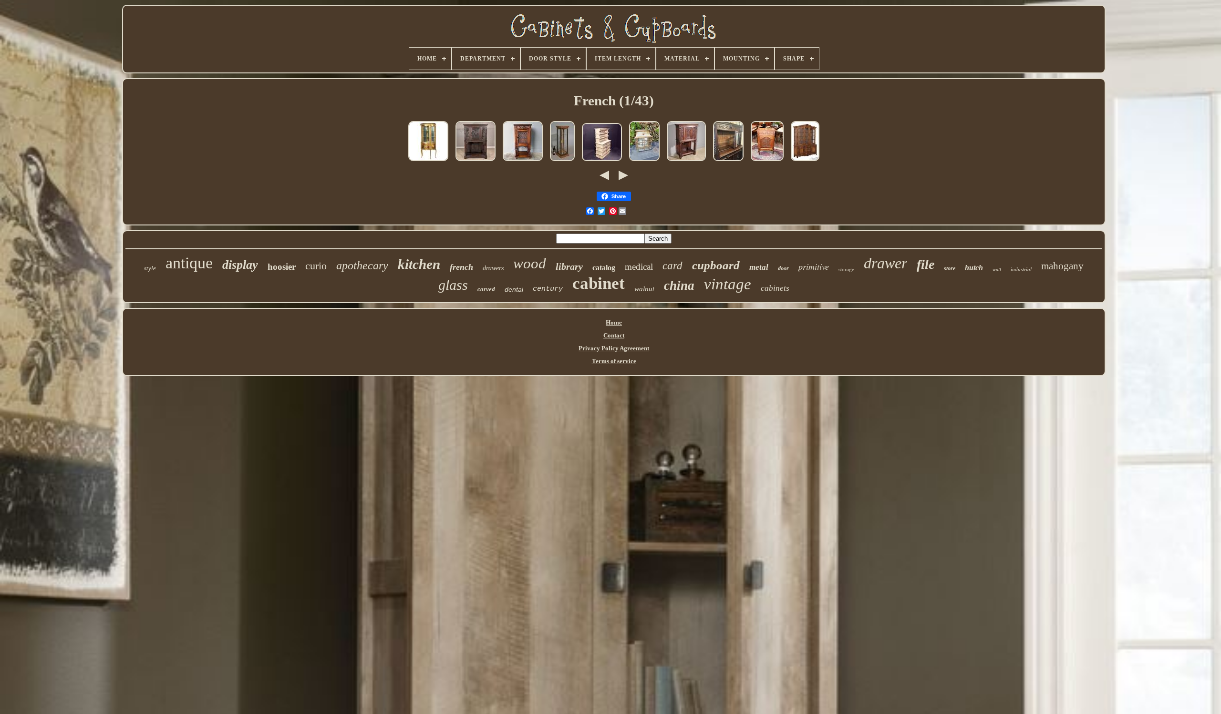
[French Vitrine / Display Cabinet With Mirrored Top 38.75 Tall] (562, 161)
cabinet (598, 283)
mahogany (1062, 266)
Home (614, 322)
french (461, 267)
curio (316, 266)
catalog (603, 268)
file (925, 264)
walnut (644, 289)
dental (514, 289)
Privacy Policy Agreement (614, 348)
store (949, 268)
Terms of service (614, 361)
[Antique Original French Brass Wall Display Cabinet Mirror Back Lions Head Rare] (644, 161)
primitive (813, 266)
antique (189, 263)
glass (453, 285)
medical (639, 267)
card (672, 266)
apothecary (362, 265)
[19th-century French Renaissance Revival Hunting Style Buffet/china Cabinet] (728, 161)
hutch (974, 268)
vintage (727, 284)
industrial (1021, 269)
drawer (885, 263)
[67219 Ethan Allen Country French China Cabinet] (805, 161)
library (569, 266)
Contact (613, 335)
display (240, 265)
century (548, 289)
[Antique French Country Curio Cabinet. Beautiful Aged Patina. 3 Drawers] (602, 161)
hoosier (282, 267)
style (150, 268)
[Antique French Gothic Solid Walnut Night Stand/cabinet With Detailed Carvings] (523, 161)
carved (486, 289)
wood (529, 263)
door (783, 268)
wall (997, 269)
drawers (493, 268)
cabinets (775, 288)
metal (758, 267)
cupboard (716, 265)
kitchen (419, 264)
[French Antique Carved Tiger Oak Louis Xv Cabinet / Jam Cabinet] (767, 161)
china (679, 285)
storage (846, 269)
